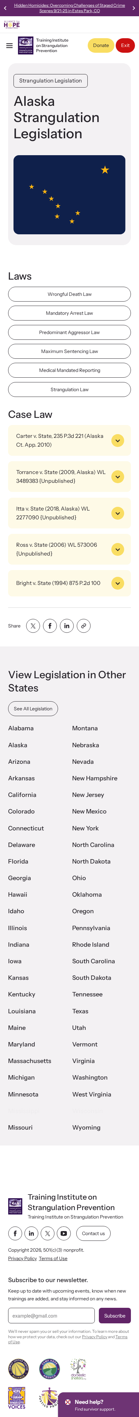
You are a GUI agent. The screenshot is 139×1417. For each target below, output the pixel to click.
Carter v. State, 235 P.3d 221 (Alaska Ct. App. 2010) (60, 440)
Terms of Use (53, 1258)
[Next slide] (134, 8)
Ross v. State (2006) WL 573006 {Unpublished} (56, 549)
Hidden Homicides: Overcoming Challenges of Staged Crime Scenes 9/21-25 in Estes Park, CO (69, 8)
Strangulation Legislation (50, 80)
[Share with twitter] (33, 626)
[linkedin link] (31, 1233)
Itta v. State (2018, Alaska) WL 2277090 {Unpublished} (53, 513)
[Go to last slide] (5, 8)
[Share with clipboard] (84, 626)
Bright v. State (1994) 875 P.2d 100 (58, 583)
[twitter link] (47, 1233)
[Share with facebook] (50, 626)
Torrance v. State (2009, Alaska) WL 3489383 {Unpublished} (61, 476)
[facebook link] (15, 1233)
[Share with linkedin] (67, 626)
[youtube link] (64, 1233)
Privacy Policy (22, 1258)
